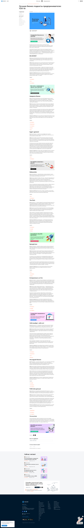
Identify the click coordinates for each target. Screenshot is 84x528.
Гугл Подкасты (32, 310)
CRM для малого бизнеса (56, 506)
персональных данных (35, 489)
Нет (34, 446)
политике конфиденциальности (5, 523)
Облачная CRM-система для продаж (57, 507)
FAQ (39, 519)
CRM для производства (56, 502)
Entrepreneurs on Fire (22, 20)
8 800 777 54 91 (24, 504)
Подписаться (37, 487)
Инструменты (31, 11)
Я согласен (4, 525)
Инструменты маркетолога (42, 512)
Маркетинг (49, 506)
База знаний (40, 514)
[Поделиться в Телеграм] (33, 435)
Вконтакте (31, 357)
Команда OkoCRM (41, 513)
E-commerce (49, 507)
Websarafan (20, 17)
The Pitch (20, 18)
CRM (39, 501)
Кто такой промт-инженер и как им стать (31, 465)
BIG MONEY (20, 13)
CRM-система (38, 1)
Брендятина (20, 19)
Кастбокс (31, 127)
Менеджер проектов (47, 1)
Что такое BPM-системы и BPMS (30, 476)
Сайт (31, 129)
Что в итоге (20, 25)
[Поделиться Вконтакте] (35, 435)
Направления (55, 501)
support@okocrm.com (24, 505)
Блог (48, 501)
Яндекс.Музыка (32, 353)
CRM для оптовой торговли (57, 509)
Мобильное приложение (41, 506)
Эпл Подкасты (32, 79)
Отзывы (39, 518)
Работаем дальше (21, 24)
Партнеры (40, 507)
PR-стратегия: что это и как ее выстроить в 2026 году (30, 471)
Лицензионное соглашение (25, 516)
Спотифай (31, 308)
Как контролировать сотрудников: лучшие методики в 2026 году (31, 459)
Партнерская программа (41, 508)
